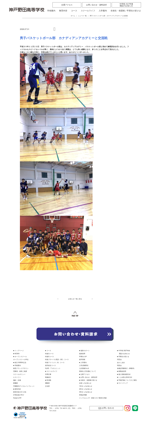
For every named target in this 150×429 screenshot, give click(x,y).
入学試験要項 (83, 365)
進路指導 (82, 353)
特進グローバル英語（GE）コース (57, 359)
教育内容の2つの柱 (19, 392)
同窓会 (119, 359)
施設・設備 (17, 380)
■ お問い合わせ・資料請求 (88, 377)
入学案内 (103, 11)
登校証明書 (83, 395)
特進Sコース (49, 356)
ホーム (73, 16)
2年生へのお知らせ (85, 389)
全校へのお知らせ (85, 383)
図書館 (15, 383)
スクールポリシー (19, 374)
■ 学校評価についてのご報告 (127, 380)
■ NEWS (16, 353)
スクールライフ (88, 11)
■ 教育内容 (17, 389)
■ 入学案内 (83, 362)
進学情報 (82, 359)
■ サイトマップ (122, 383)
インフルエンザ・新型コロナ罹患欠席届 (93, 398)
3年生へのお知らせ (85, 392)
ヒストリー (17, 377)
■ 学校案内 (17, 365)
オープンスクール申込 (20, 359)
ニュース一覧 (82, 16)
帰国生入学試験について (87, 371)
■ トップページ (18, 350)
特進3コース (49, 353)
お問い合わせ (107, 408)
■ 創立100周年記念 (19, 362)
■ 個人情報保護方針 (124, 374)
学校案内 (51, 11)
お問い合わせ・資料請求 (96, 5)
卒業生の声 (83, 356)
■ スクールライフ (51, 371)
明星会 (119, 365)
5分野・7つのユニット (52, 368)
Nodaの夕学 (17, 398)
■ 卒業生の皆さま (123, 356)
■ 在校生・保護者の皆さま (88, 380)
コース (74, 11)
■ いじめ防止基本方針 (124, 377)
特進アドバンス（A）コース (54, 362)
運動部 (47, 383)
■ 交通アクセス (84, 374)
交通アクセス (67, 5)
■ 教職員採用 (121, 371)
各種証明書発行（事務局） (126, 368)
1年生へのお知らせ (85, 386)
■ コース (48, 350)
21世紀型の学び (18, 395)
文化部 (47, 386)
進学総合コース (50, 365)
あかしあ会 (121, 362)
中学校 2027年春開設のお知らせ (126, 5)
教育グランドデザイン (20, 368)
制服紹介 (48, 377)
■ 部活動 (48, 380)
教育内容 (63, 11)
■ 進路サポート (84, 350)
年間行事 (48, 374)
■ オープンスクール (20, 356)
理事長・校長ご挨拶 (20, 371)
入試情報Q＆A (84, 368)
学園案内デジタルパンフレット (24, 386)
